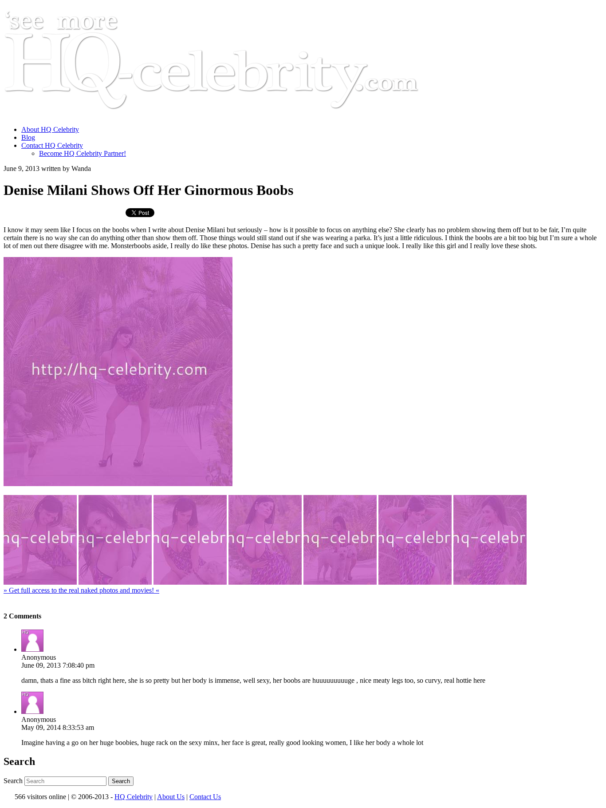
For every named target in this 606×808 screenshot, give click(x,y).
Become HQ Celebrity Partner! (82, 153)
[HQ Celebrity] (228, 114)
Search (13, 780)
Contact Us (205, 796)
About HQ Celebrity (50, 129)
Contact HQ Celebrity (52, 145)
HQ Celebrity (133, 796)
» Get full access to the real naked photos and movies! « (81, 590)
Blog (28, 137)
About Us (171, 796)
